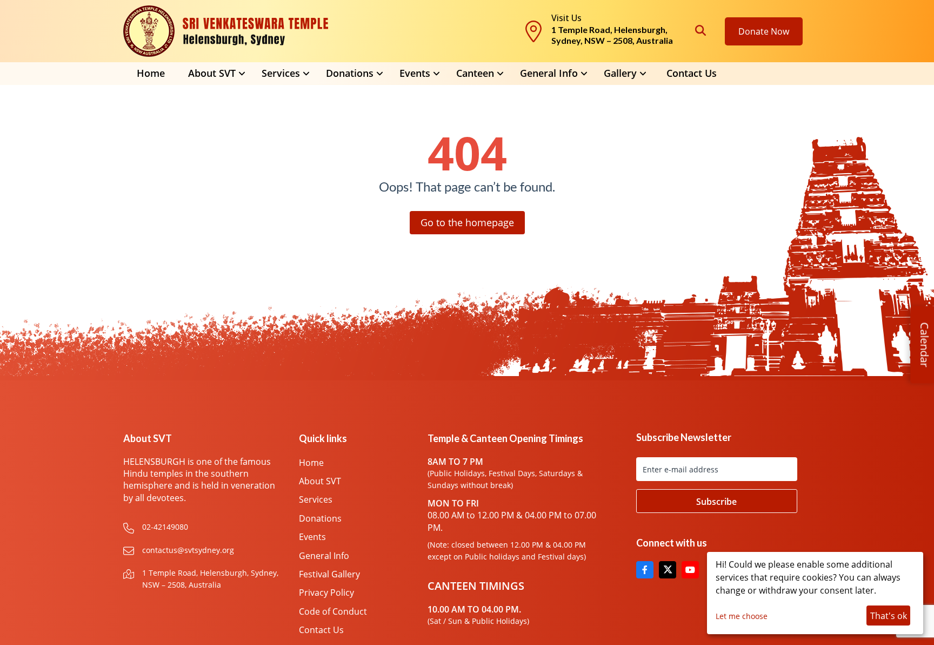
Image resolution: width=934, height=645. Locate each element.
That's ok (888, 616)
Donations (320, 518)
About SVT (320, 481)
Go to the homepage (467, 222)
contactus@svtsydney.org (188, 550)
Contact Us (691, 73)
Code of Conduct (333, 611)
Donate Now (763, 31)
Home (151, 73)
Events (312, 537)
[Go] (716, 501)
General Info (549, 73)
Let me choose (742, 616)
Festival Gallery (329, 574)
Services (315, 499)
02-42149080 (165, 527)
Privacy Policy (326, 592)
